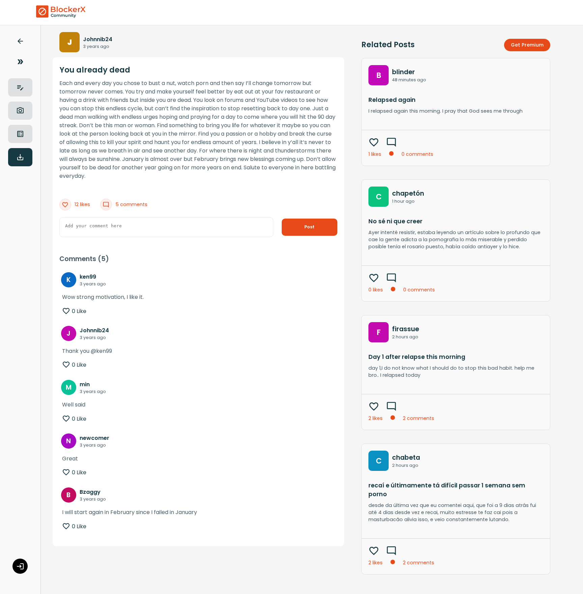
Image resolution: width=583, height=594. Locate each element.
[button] (20, 42)
